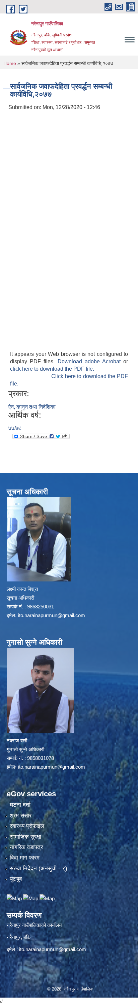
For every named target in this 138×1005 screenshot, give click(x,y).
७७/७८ (15, 428)
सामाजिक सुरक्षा (25, 837)
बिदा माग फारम (25, 858)
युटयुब (16, 879)
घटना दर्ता (20, 805)
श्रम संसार (20, 815)
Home (9, 63)
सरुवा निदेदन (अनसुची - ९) (38, 868)
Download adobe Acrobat (91, 361)
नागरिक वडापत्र (26, 847)
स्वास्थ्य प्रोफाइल (27, 826)
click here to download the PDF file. (52, 369)
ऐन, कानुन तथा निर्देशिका (32, 407)
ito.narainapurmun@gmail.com (51, 615)
